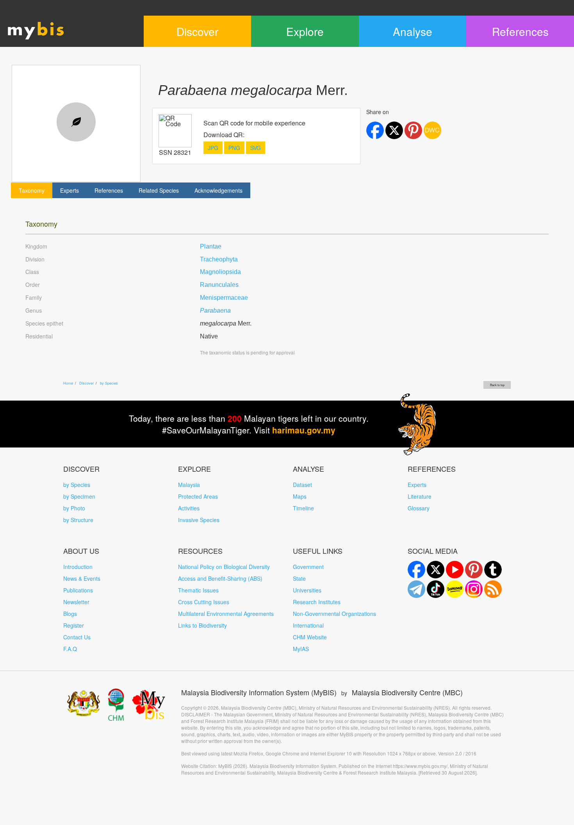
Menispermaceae (224, 297)
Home (68, 383)
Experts (69, 190)
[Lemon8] (454, 589)
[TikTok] (435, 589)
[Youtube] (454, 569)
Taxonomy (32, 190)
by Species (109, 383)
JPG (213, 148)
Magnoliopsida (220, 271)
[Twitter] (435, 569)
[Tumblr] (493, 569)
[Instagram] (474, 589)
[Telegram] (416, 589)
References (108, 190)
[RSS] (493, 589)
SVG (255, 148)
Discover (86, 383)
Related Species (159, 190)
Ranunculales (219, 284)
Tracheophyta (219, 259)
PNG (234, 148)
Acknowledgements (218, 190)
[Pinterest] (474, 569)
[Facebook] (416, 569)
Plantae (210, 246)
